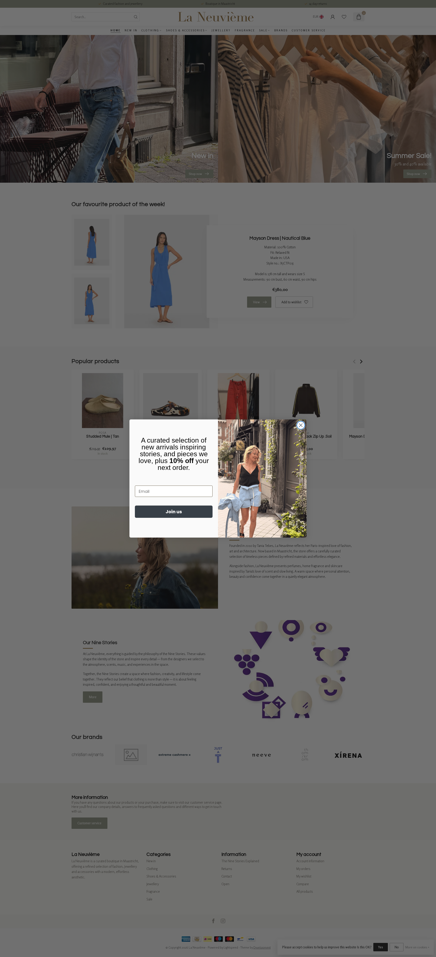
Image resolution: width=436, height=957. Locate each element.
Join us (174, 511)
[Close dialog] (301, 425)
